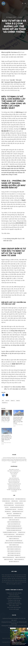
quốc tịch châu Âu (7, 517)
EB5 (3, 400)
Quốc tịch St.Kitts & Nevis (13, 481)
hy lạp (20, 509)
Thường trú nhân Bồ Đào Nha (13, 483)
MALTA (9, 513)
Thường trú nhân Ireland (14, 602)
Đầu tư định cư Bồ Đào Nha (14, 536)
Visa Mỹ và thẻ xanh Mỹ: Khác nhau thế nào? (5, 419)
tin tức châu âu (9, 534)
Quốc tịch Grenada (13, 478)
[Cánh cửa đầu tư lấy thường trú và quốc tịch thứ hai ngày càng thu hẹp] (6, 431)
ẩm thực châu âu (14, 561)
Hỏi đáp (13, 475)
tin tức (7, 400)
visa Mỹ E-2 (4, 402)
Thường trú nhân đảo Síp (13, 486)
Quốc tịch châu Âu (14, 594)
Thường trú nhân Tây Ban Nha (14, 603)
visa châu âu (20, 534)
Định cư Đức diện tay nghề (14, 607)
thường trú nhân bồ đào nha (14, 528)
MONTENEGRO (17, 513)
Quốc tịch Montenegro (13, 479)
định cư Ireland (19, 559)
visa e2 (18, 400)
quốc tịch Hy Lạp (14, 519)
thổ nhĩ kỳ (21, 532)
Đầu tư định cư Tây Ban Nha (13, 470)
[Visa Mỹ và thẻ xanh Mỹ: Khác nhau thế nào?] (6, 413)
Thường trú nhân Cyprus (13, 485)
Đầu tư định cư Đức (14, 605)
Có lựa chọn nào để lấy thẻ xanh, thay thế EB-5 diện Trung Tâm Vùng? (18, 420)
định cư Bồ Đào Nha (8, 557)
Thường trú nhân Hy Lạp (13, 488)
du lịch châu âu (9, 505)
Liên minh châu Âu (17, 511)
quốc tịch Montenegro (14, 521)
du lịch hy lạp (19, 505)
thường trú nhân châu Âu (14, 530)
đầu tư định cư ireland (14, 555)
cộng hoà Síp (9, 503)
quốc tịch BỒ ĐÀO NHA (14, 515)
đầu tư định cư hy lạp (14, 553)
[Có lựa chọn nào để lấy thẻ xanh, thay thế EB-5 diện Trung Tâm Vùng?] (18, 413)
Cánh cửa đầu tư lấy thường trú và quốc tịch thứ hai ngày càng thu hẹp (6, 438)
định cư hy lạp (8, 559)
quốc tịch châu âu (20, 517)
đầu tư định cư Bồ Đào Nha (14, 546)
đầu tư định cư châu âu (14, 551)
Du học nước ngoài (14, 609)
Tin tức (20, 17)
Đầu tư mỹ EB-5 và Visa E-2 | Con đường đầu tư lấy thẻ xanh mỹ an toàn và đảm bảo (13, 353)
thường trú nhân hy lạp (9, 532)
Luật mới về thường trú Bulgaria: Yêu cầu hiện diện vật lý (14, 457)
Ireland (8, 511)
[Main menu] (25, 3)
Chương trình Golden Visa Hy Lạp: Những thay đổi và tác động (14, 459)
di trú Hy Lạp (19, 503)
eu (6, 507)
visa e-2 (13, 400)
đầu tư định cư (14, 544)
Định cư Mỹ (13, 473)
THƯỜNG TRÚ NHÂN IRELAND (13, 489)
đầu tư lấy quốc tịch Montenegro (14, 542)
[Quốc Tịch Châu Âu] (3, 3)
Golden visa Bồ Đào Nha (16, 507)
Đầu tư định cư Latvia (13, 469)
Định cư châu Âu (14, 538)
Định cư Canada (13, 472)
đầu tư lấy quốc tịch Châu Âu (14, 540)
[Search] (22, 3)
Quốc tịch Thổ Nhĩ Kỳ (13, 482)
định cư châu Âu (20, 557)
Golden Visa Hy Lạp (10, 509)
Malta (13, 476)
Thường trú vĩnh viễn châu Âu (14, 593)
